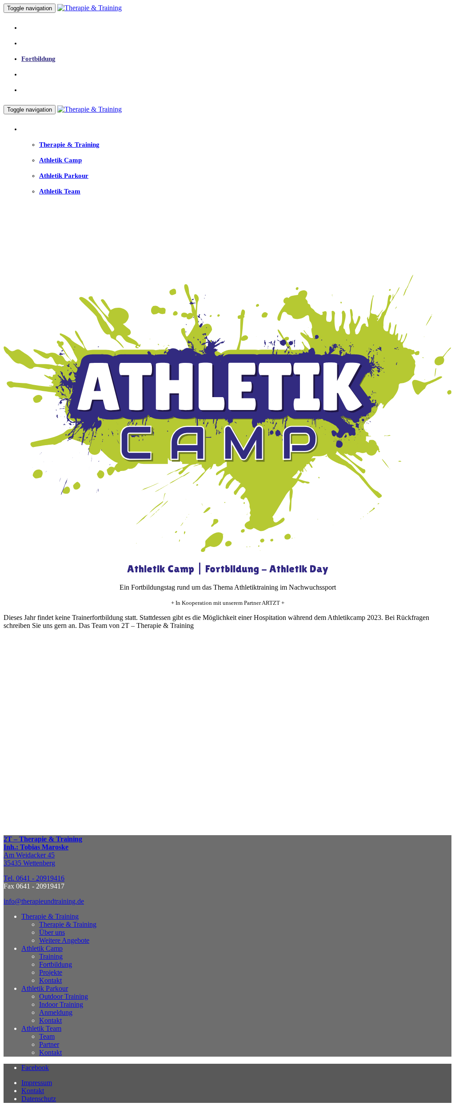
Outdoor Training (63, 996)
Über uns (52, 932)
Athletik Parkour (44, 988)
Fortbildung (55, 964)
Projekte (50, 972)
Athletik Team (41, 1028)
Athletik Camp (42, 948)
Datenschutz (38, 1098)
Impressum (36, 1082)
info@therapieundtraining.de (44, 901)
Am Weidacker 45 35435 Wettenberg (43, 851)
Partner (49, 1044)
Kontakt (50, 980)
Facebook (35, 1067)
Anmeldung (55, 1012)
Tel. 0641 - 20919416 (34, 878)
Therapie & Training (50, 916)
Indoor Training (61, 1004)
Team (47, 1036)
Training (51, 956)
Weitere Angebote (64, 940)
